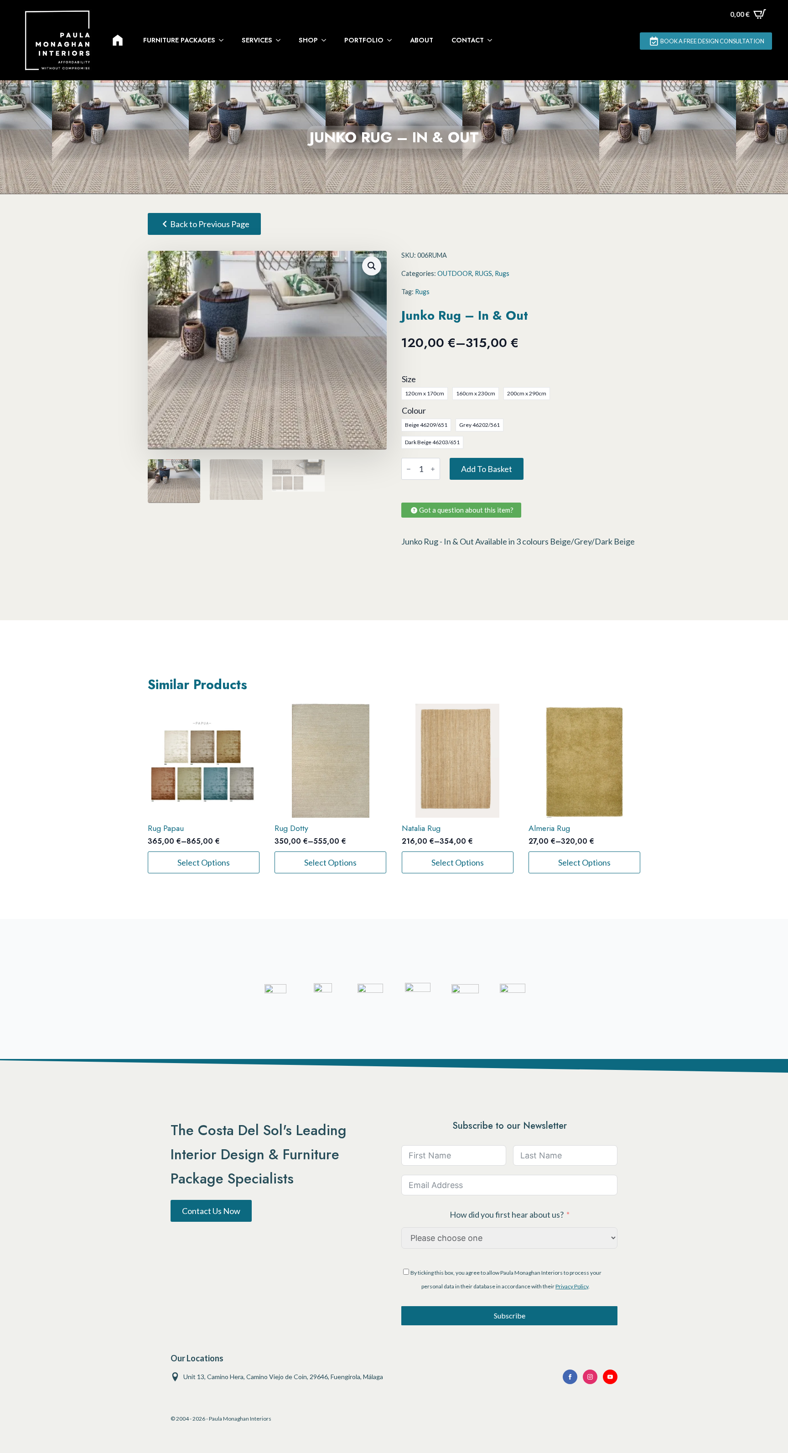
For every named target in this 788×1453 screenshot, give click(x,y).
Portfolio (364, 40)
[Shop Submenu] (326, 40)
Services (257, 40)
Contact (467, 40)
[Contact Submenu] (492, 40)
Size (409, 379)
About (421, 40)
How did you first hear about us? (507, 1214)
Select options (203, 862)
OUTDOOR (454, 273)
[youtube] (610, 1377)
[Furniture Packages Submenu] (224, 40)
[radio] (424, 393)
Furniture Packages (179, 40)
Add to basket (486, 469)
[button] (371, 265)
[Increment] (433, 469)
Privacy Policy (571, 1286)
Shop (308, 40)
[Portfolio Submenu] (392, 40)
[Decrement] (409, 469)
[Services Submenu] (281, 40)
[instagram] (590, 1377)
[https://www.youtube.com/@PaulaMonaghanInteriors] (570, 1377)
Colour (414, 410)
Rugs (502, 273)
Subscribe (509, 1315)
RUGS (483, 273)
